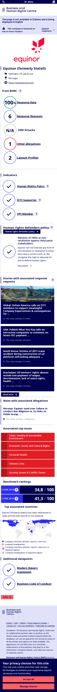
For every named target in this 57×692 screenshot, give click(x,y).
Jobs (16, 623)
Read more (8, 394)
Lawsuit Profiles (27, 157)
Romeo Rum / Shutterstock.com (40, 299)
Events (9, 623)
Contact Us (11, 626)
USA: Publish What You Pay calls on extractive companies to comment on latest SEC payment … (25, 332)
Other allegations (29, 144)
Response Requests (30, 116)
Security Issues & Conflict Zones (27, 472)
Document (23, 265)
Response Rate (26, 102)
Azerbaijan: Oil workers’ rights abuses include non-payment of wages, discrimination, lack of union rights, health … (25, 377)
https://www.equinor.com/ (21, 82)
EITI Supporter (27, 200)
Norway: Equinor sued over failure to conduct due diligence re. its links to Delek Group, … (25, 411)
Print (5, 597)
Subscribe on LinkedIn (45, 626)
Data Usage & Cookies (37, 623)
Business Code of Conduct (34, 584)
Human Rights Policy (31, 186)
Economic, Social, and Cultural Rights (29, 445)
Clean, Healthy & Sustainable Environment (25, 437)
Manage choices (28, 686)
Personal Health (18, 454)
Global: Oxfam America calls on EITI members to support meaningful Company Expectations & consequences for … (27, 309)
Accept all (28, 679)
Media (22, 623)
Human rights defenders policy (20, 231)
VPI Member (25, 214)
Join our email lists (26, 626)
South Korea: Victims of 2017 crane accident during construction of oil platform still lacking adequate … (24, 353)
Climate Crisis (16, 463)
